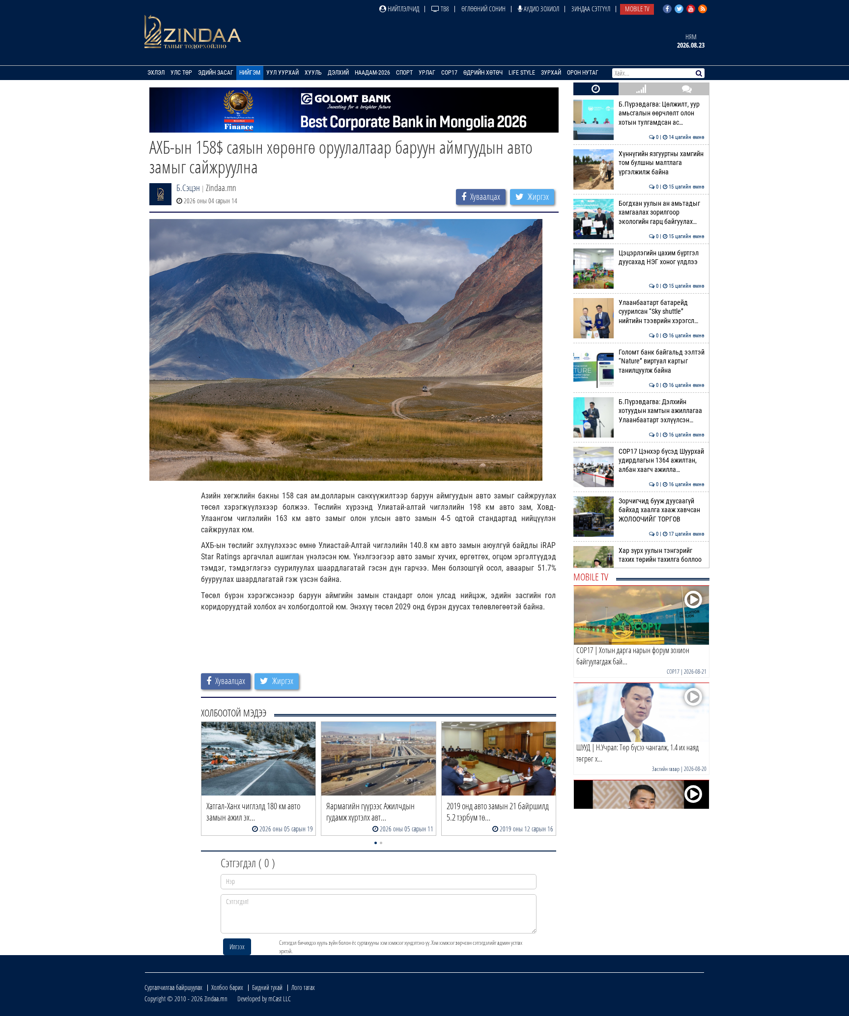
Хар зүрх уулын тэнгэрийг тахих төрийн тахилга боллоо (662, 555)
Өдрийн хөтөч (483, 72)
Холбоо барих (227, 987)
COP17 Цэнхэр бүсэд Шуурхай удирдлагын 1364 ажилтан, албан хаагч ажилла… (662, 460)
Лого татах (303, 987)
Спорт (404, 72)
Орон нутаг (582, 72)
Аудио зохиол (540, 8)
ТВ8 (444, 8)
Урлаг (427, 72)
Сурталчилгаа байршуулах (173, 987)
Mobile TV (637, 8)
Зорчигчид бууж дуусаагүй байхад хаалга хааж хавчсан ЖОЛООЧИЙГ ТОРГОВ (662, 510)
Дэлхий (338, 72)
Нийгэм (249, 72)
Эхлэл (156, 72)
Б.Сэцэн (188, 187)
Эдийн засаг (215, 72)
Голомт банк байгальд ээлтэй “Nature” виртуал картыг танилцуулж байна (662, 361)
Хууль (313, 72)
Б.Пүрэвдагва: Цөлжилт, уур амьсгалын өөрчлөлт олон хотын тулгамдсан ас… (662, 113)
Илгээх (237, 946)
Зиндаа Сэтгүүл (590, 8)
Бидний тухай (267, 987)
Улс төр (181, 72)
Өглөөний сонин (483, 8)
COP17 (449, 72)
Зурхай (551, 72)
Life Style (522, 72)
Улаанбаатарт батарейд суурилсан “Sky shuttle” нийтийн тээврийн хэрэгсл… (662, 312)
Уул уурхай (282, 72)
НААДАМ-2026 (372, 72)
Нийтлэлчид (402, 8)
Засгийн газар (665, 769)
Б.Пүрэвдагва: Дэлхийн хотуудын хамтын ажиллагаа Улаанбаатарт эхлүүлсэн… (662, 411)
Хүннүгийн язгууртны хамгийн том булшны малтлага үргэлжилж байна (662, 163)
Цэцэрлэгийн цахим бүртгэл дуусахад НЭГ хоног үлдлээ (662, 257)
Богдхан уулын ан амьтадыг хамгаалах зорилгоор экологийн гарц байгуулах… (662, 212)
